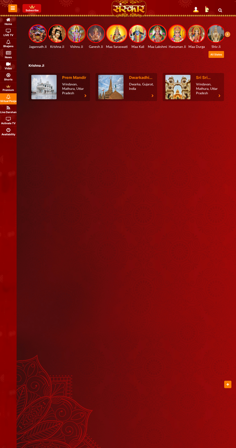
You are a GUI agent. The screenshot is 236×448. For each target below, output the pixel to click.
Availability (8, 134)
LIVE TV (8, 35)
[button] (227, 34)
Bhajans (8, 46)
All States (216, 54)
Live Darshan (8, 112)
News (8, 57)
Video (8, 68)
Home (8, 24)
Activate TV (8, 123)
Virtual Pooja (8, 101)
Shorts (8, 79)
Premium (8, 89)
